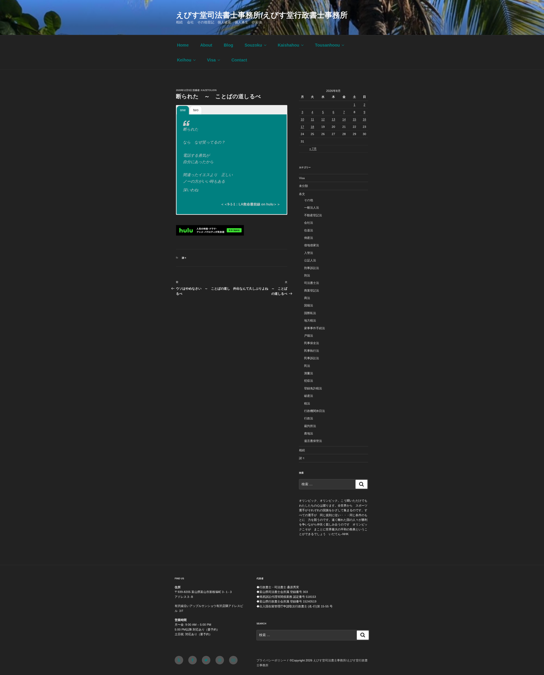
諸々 (184, 257)
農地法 (308, 433)
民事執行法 (311, 350)
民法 (307, 365)
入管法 (308, 253)
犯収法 (308, 380)
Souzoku (253, 45)
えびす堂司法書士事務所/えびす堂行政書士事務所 (262, 15)
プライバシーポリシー (271, 660)
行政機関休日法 (314, 411)
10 (302, 119)
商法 (307, 298)
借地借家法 (311, 245)
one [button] (183, 110)
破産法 (308, 395)
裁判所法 (310, 426)
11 (312, 119)
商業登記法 (311, 290)
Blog (228, 45)
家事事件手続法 (314, 328)
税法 (307, 403)
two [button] (195, 110)
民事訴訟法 (311, 358)
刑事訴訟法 (311, 268)
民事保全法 (311, 343)
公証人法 (310, 260)
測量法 (308, 373)
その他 (308, 200)
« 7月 (313, 148)
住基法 (308, 230)
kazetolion (209, 90)
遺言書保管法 (313, 441)
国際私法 (310, 313)
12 (323, 119)
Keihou (184, 60)
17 (302, 126)
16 (364, 119)
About (206, 45)
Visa (211, 60)
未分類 (303, 186)
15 (354, 119)
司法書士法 (311, 283)
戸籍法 (308, 335)
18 (312, 126)
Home (183, 45)
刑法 (307, 275)
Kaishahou (288, 45)
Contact (239, 60)
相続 (302, 450)
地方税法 (310, 320)
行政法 (308, 418)
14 (344, 119)
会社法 (308, 222)
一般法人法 (311, 207)
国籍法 (308, 305)
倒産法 (308, 237)
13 (333, 119)
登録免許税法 (313, 388)
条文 (302, 194)
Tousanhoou (327, 45)
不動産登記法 (313, 215)
